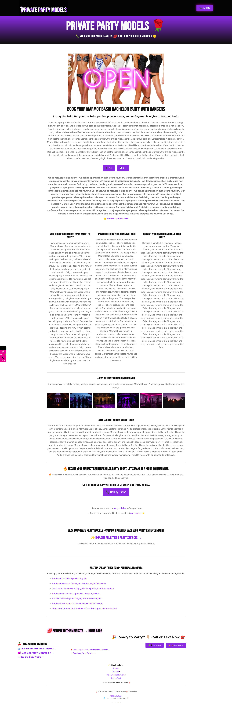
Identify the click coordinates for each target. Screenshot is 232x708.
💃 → (90, 649)
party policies (119, 508)
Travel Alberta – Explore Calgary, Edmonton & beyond (77, 598)
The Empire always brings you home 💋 (116, 682)
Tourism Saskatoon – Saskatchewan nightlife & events (78, 603)
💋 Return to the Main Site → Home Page (74, 630)
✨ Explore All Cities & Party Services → (116, 538)
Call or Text (116, 678)
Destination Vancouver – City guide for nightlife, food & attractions (83, 588)
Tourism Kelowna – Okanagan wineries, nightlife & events (79, 583)
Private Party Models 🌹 (116, 26)
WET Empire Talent (116, 696)
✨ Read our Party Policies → (83, 653)
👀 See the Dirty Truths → (31, 657)
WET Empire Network (115, 675)
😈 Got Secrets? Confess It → (36, 652)
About (115, 668)
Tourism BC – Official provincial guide (69, 578)
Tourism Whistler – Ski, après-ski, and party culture (76, 593)
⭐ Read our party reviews (116, 218)
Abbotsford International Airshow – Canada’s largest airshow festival (84, 608)
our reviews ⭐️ (137, 513)
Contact (115, 671)
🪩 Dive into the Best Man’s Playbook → (37, 649)
